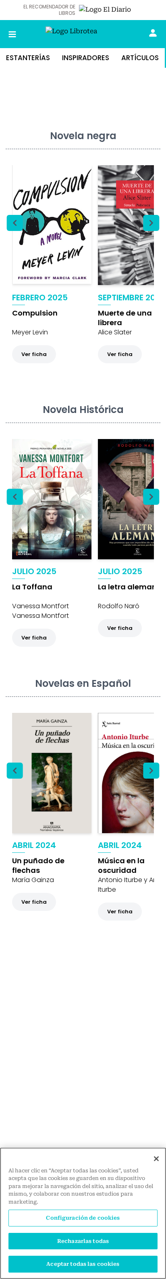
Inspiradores (85, 58)
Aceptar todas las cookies (82, 1264)
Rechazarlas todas (83, 1241)
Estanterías (28, 58)
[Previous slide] (15, 223)
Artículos (140, 58)
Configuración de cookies (83, 1218)
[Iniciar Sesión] (153, 33)
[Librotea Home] (83, 34)
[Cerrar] (156, 1159)
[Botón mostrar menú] (12, 34)
